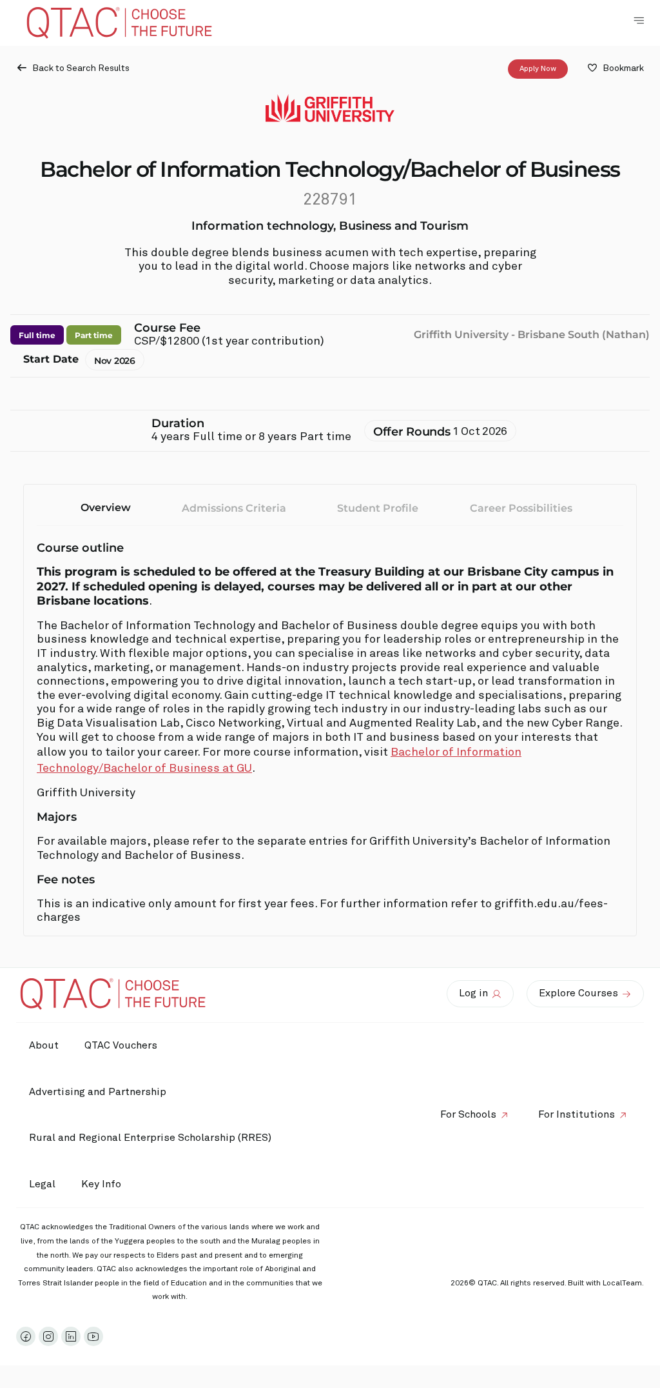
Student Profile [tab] (377, 508)
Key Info (101, 1184)
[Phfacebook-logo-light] (25, 1336)
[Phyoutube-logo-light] (93, 1336)
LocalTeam (622, 1283)
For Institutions (576, 1114)
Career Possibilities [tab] (521, 508)
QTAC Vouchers (120, 1045)
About (44, 1045)
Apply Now (537, 69)
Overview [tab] (106, 507)
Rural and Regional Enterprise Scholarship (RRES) (150, 1137)
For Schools (468, 1114)
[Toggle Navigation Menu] (639, 20)
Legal (42, 1184)
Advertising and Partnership (97, 1092)
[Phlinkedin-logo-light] (71, 1336)
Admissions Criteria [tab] (234, 508)
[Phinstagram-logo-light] (48, 1336)
